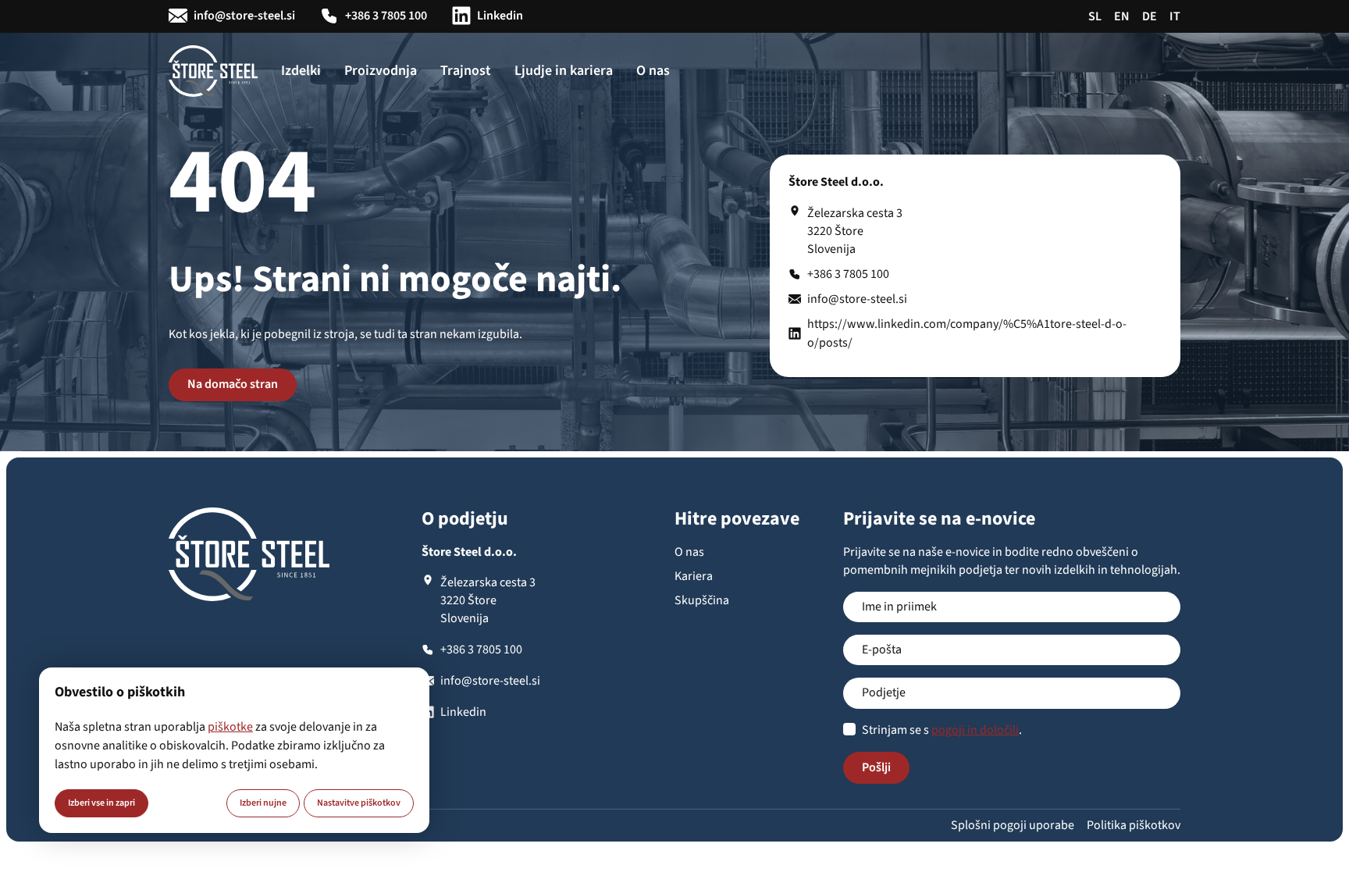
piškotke (230, 726)
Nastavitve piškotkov (358, 803)
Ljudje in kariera (563, 70)
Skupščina (701, 600)
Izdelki (301, 70)
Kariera (693, 576)
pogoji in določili (975, 730)
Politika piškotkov (1133, 825)
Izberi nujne (263, 803)
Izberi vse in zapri (101, 803)
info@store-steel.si (244, 15)
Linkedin (500, 15)
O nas (653, 70)
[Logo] (213, 71)
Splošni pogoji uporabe (1012, 825)
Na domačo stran (232, 384)
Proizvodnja (380, 70)
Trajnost (465, 70)
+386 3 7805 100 (386, 15)
